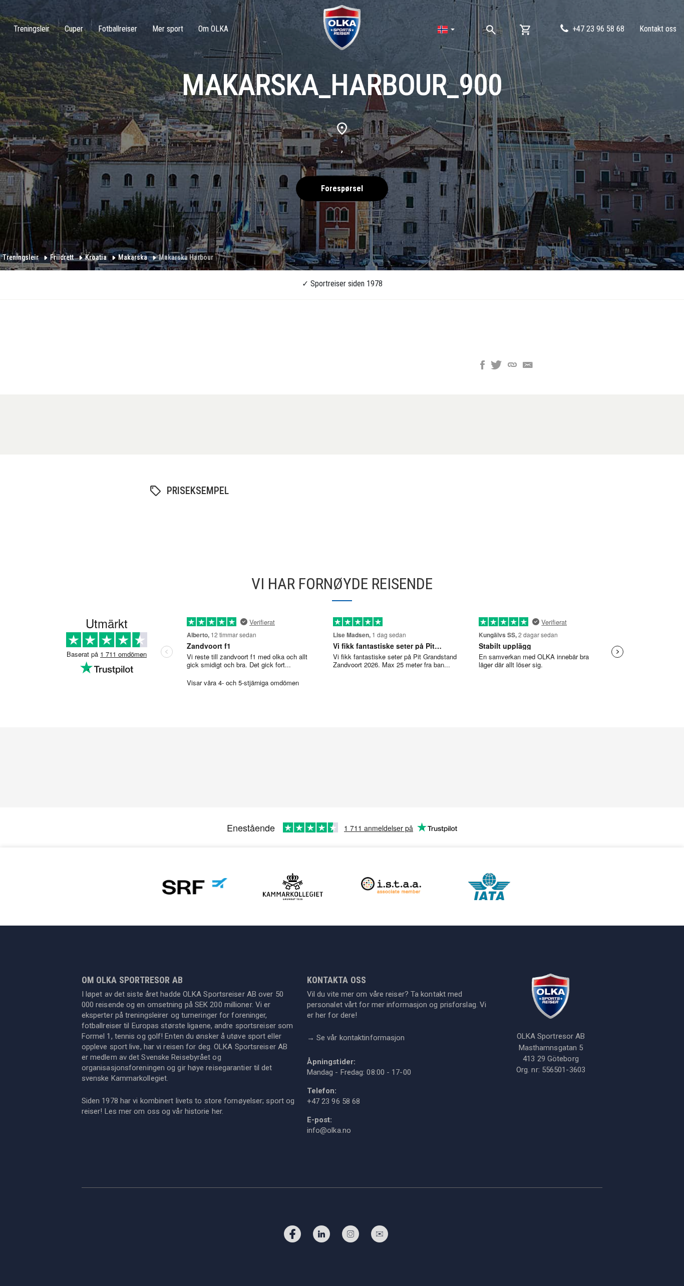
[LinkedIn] (321, 1236)
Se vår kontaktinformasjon (356, 1037)
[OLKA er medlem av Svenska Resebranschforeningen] (194, 886)
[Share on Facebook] (482, 365)
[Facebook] (292, 1236)
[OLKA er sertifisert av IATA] (489, 886)
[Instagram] (350, 1236)
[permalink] (512, 365)
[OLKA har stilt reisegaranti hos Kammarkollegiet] (293, 886)
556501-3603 (563, 1069)
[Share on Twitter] (496, 365)
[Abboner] (379, 1236)
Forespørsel (342, 188)
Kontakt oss (657, 29)
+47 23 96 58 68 (598, 29)
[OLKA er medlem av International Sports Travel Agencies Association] (391, 886)
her (217, 1111)
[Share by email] (528, 365)
